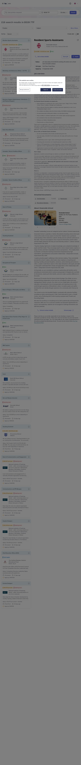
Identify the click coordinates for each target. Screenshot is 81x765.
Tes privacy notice (55, 85)
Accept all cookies (57, 89)
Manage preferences (24, 89)
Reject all (46, 89)
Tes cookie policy (45, 85)
